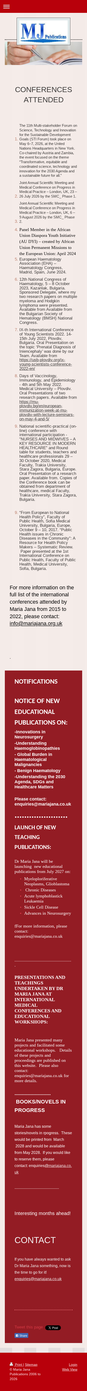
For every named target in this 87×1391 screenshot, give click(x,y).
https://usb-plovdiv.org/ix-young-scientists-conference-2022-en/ (45, 364)
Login (73, 1365)
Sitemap (31, 1365)
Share (23, 1335)
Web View (69, 1369)
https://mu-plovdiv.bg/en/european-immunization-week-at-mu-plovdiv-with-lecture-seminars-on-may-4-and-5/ (46, 410)
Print (18, 1365)
